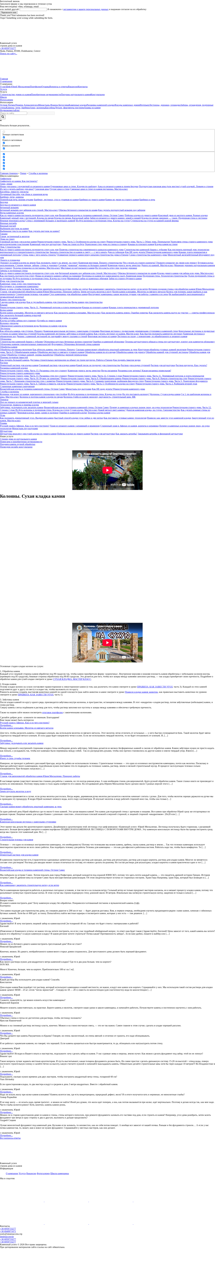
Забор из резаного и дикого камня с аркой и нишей (115, 218)
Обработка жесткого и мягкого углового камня (60, 352)
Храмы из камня (92, 107)
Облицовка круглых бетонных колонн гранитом (68, 341)
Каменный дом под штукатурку (46, 244)
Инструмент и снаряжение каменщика (19, 286)
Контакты (83, 86)
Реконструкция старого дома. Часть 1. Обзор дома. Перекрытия (138, 241)
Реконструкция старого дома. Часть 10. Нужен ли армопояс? (30, 378)
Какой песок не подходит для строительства (98, 365)
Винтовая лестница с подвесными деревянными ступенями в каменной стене (139, 331)
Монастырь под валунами (78, 389)
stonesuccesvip (7, 1236)
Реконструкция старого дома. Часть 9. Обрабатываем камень (91, 378)
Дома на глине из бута (73, 244)
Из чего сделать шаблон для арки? (17, 189)
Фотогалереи (6, 100)
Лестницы (5, 328)
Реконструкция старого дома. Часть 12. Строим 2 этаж (95, 376)
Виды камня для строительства (87, 302)
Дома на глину (7, 239)
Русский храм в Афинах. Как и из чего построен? (24, 426)
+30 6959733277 (8, 48)
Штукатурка (6, 431)
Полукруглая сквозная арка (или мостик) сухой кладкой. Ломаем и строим (176, 186)
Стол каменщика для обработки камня (68, 294)
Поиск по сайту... (8, 53)
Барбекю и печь (147, 199)
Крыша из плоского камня (141, 244)
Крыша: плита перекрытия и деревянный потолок (134, 307)
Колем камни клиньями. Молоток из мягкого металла (139, 291)
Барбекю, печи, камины (12, 197)
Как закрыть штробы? (126, 433)
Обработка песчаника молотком (16, 349)
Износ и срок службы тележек (15, 289)
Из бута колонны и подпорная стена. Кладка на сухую (103, 220)
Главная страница (9, 173)
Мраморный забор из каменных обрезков (87, 278)
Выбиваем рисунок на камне (14, 228)
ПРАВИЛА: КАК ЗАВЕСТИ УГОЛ (155, 686)
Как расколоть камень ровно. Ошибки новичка (124, 312)
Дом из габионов (116, 252)
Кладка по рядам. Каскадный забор (71, 218)
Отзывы (45, 86)
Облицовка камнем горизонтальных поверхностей (25, 344)
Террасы (4, 399)
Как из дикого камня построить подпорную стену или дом (29, 215)
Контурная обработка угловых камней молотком (162, 349)
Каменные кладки (78, 105)
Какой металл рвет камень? (111, 410)
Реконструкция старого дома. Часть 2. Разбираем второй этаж (166, 383)
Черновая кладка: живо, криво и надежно (38, 412)
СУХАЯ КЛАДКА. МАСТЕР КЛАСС (72, 679)
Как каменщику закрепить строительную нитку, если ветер (118, 289)
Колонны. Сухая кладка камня (165, 394)
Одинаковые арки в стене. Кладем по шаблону (73, 186)
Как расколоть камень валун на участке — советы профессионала (182, 312)
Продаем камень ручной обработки (17, 444)
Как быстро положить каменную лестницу (161, 334)
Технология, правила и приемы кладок (19, 405)
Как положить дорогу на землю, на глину (57, 262)
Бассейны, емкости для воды (14, 191)
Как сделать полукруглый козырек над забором (121, 210)
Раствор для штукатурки (163, 365)
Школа (3, 97)
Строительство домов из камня (15, 94)
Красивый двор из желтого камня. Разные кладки (183, 215)
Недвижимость (7, 110)
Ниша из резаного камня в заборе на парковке (58, 276)
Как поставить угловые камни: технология (125, 418)
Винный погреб (8, 226)
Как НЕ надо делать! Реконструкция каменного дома (151, 252)
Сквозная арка (42, 189)
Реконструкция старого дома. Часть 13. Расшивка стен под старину (33, 370)
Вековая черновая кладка (12, 220)
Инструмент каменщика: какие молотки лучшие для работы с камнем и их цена (128, 294)
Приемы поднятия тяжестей (14, 357)
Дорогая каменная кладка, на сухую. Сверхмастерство (153, 410)
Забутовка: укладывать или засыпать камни (21, 407)
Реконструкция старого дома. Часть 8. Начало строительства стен (154, 378)
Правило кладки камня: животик (141, 692)
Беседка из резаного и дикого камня (18, 205)
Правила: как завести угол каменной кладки (169, 418)
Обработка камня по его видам (100, 352)
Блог (17, 110)
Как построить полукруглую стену (17, 276)
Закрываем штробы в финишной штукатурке (160, 433)
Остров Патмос (7, 105)
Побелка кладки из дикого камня (141, 215)
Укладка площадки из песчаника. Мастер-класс (36, 268)
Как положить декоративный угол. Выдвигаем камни (27, 418)
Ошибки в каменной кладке (73, 412)
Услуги (3, 89)
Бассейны (50, 107)
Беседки (4, 202)
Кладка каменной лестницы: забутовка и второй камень (65, 334)
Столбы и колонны (38, 173)
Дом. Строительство (10, 247)
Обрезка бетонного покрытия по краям (78, 210)
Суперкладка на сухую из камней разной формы (154, 220)
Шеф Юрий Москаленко (18, 86)
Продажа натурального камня (76, 94)
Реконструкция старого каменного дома (20, 373)
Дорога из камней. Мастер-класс (157, 265)
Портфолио (35, 86)
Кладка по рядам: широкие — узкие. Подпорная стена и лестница (174, 218)
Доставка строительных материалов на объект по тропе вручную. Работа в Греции (71, 360)
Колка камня (6, 310)
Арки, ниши (6, 184)
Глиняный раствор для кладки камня (18, 241)
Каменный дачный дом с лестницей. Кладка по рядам (27, 218)
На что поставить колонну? (136, 394)
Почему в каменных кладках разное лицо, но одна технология (141, 407)
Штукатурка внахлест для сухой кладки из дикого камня (28, 433)
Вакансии (73, 86)
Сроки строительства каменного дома (148, 255)
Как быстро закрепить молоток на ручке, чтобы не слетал (59, 289)
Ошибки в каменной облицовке (108, 341)
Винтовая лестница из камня (102, 336)
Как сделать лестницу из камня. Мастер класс (116, 334)
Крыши (3, 305)
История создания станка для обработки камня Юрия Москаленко (181, 289)
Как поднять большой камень (14, 360)
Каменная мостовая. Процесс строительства (100, 262)
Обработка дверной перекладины (70, 355)
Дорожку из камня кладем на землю (18, 262)
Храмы (3, 423)
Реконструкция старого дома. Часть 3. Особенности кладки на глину (71, 241)
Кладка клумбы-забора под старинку (18, 320)
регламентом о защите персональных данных (86, 9)
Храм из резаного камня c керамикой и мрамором (75, 426)
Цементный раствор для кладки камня (19, 365)
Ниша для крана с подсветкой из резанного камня (25, 186)
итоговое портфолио (52, 712)
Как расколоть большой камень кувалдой (20, 315)
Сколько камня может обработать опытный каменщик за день (106, 349)
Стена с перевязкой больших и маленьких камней (50, 220)
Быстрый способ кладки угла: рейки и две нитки (78, 418)
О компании (6, 81)
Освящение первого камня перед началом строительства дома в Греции (93, 255)
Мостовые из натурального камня (77, 268)
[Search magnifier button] (3, 117)
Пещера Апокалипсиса (26, 105)
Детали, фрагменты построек (69, 107)
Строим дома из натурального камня (18, 439)
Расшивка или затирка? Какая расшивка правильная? (144, 370)
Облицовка (5, 339)
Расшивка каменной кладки (101, 105)
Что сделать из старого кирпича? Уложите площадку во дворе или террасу (160, 262)
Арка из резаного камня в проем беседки (118, 186)
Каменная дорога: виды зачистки (124, 265)
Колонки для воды (9, 323)
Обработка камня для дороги (130, 352)
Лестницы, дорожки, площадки (165, 105)
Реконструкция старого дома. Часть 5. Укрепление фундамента (176, 381)
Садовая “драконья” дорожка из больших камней (82, 265)
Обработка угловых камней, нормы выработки (30, 355)
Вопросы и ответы (58, 86)
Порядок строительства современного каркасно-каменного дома (91, 249)
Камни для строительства (12, 299)
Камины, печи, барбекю (18, 107)
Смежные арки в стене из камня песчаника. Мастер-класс (99, 189)
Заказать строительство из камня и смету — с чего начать (78, 252)
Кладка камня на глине (166, 244)
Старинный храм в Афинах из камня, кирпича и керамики (129, 426)
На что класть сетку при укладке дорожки (116, 268)
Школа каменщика (59, 1173)
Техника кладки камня (99, 412)
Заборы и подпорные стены (14, 270)
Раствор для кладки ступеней (135, 365)
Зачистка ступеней (27, 334)
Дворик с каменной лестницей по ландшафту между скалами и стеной (52, 336)
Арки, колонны (37, 107)
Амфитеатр (5, 178)
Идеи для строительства (12, 281)
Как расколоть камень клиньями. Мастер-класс (77, 312)
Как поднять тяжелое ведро (127, 360)
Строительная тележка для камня (32, 294)
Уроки (23, 173)
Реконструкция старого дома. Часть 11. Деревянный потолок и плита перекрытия (40, 307)
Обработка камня (8, 347)
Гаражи (3, 234)
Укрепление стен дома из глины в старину (106, 244)
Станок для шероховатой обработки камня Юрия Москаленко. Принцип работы (40, 291)
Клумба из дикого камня (49, 320)
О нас (3, 86)
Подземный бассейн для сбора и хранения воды (24, 194)
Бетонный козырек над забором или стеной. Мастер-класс (29, 210)
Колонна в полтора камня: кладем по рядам (41, 397)
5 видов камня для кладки (13, 302)
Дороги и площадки (10, 260)
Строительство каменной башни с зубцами (145, 249)
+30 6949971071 (8, 1231)
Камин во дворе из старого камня (122, 199)
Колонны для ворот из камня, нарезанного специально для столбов (33, 394)
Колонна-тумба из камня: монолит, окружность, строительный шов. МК (99, 397)
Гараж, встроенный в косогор (15, 236)
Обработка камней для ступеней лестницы (167, 352)
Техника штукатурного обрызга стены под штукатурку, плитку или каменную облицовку (170, 341)
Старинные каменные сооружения (17, 386)
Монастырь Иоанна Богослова (53, 105)
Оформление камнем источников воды (19, 326)
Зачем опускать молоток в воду (96, 291)
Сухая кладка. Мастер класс (84, 410)
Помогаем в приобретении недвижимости (21, 441)
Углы (2, 415)
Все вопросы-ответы (10, 1138)
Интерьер (144, 105)
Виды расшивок (109, 370)
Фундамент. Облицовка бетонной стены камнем (75, 344)
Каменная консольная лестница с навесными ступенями (71, 331)
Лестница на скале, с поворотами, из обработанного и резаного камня (152, 336)
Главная (4, 78)
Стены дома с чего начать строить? (39, 255)
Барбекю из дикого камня (92, 199)
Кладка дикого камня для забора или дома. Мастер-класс (185, 273)
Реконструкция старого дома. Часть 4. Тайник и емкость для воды (33, 383)
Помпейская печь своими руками (16, 199)
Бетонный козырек (9, 207)
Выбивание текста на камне (14, 231)
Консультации (98, 94)
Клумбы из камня (9, 318)
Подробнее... (6, 725)
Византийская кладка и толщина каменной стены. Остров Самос (91, 215)
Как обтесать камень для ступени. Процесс (21, 331)
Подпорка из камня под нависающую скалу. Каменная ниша (112, 276)
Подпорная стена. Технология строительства (165, 276)
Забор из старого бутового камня (125, 278)
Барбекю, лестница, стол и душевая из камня (56, 199)
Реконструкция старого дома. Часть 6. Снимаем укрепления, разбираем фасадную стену (100, 381)
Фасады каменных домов (127, 105)
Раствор (4, 362)
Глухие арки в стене (60, 189)
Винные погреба (8, 223)
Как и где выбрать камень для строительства (48, 302)
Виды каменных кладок (12, 212)
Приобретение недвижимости (46, 94)
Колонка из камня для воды (53, 326)
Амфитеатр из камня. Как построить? (18, 181)
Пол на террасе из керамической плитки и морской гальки (29, 402)
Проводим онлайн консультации (16, 447)
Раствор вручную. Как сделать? (191, 365)
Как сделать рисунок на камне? (44, 231)
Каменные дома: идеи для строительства (20, 284)
